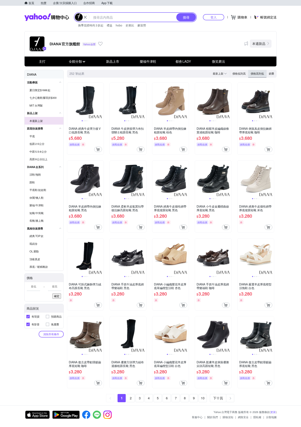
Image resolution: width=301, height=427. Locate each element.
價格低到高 (239, 73)
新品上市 (112, 61)
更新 (273, 412)
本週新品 (258, 43)
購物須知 (228, 417)
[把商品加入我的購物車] (98, 149)
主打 (42, 61)
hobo (119, 25)
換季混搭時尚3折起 (90, 25)
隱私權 (257, 417)
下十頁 (218, 398)
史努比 (130, 25)
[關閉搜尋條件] (85, 17)
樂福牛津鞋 (148, 61)
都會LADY (183, 61)
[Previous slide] (69, 101)
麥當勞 (141, 25)
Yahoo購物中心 (46, 17)
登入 (213, 17)
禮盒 (109, 25)
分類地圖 (271, 417)
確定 (56, 296)
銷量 (271, 73)
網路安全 (243, 417)
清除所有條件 (51, 334)
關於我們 (212, 417)
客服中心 (197, 417)
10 (203, 398)
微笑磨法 (218, 61)
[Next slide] (101, 101)
